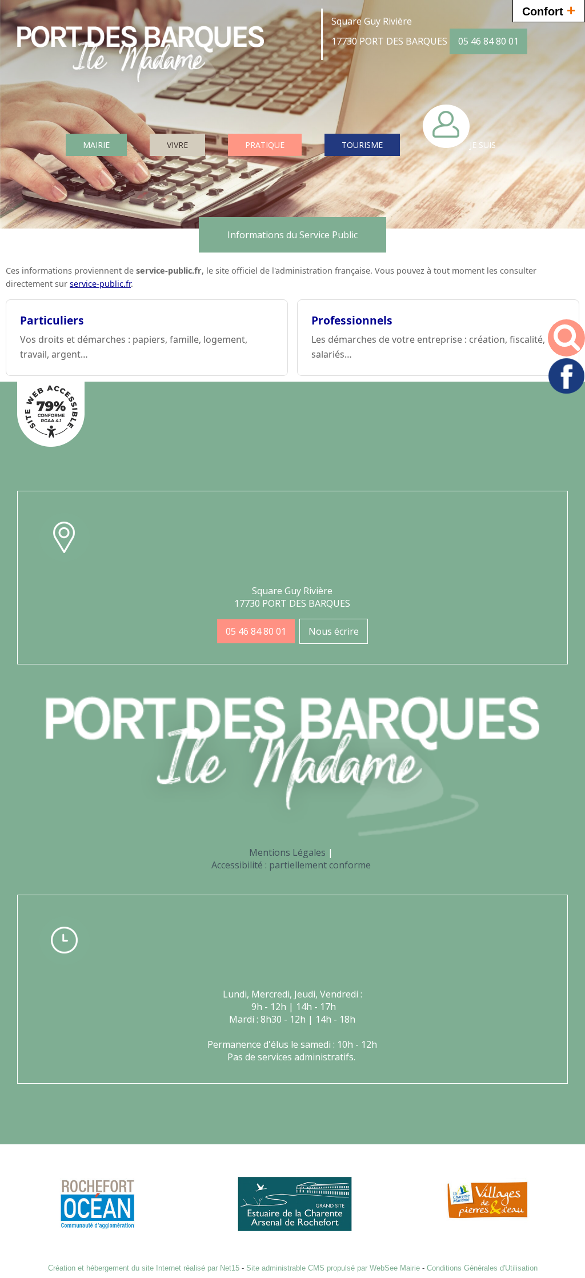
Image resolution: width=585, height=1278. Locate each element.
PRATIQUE (265, 144)
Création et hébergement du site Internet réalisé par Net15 (143, 1268)
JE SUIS (483, 144)
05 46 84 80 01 (488, 41)
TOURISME (362, 144)
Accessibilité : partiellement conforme (291, 865)
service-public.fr (100, 283)
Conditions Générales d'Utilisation (482, 1268)
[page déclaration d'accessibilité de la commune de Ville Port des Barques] (51, 443)
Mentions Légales (287, 852)
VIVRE (177, 144)
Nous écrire (333, 631)
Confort (548, 10)
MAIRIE (96, 144)
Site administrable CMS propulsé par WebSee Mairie (333, 1268)
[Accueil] (140, 62)
